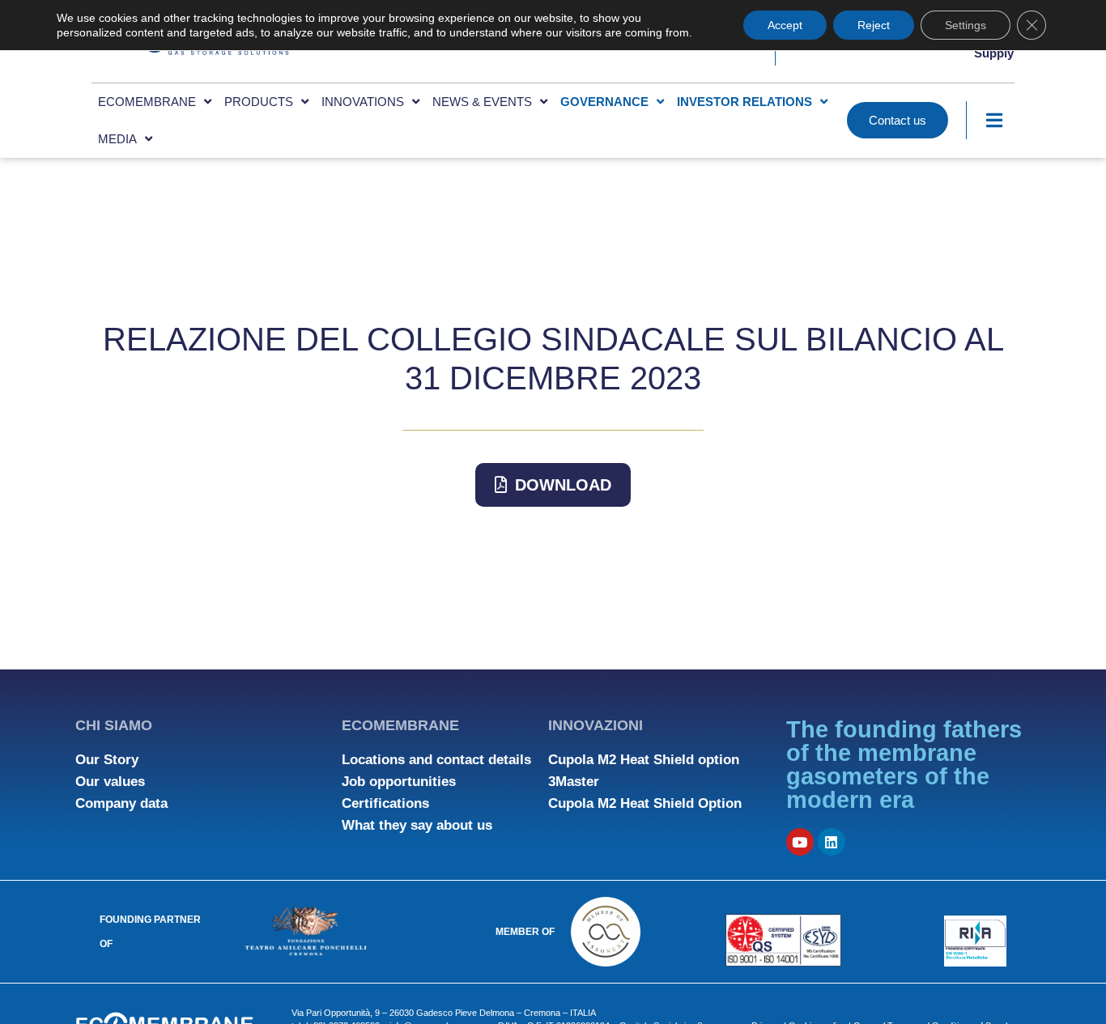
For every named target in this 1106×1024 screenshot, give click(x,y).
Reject (873, 25)
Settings (965, 25)
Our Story (106, 759)
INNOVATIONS (362, 101)
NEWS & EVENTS (482, 101)
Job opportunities (399, 781)
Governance (604, 101)
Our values (110, 781)
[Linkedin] (831, 842)
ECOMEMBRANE (147, 101)
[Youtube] (800, 842)
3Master (573, 781)
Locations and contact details (436, 759)
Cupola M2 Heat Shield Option (645, 803)
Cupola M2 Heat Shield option (643, 759)
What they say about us (417, 825)
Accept (785, 25)
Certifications (385, 803)
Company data (121, 803)
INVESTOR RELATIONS (744, 101)
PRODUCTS (258, 101)
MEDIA (117, 139)
